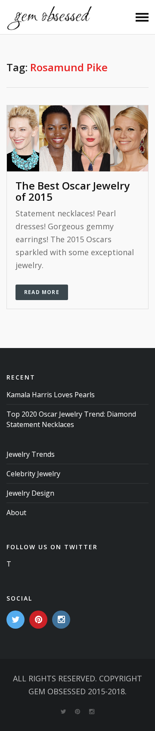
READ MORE (41, 292)
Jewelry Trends (30, 454)
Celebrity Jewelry (33, 473)
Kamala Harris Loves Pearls (50, 394)
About (16, 512)
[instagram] (61, 620)
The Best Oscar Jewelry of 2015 (73, 191)
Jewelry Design (30, 493)
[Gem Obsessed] (49, 17)
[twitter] (15, 620)
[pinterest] (38, 620)
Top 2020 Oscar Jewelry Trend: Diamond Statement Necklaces (71, 419)
